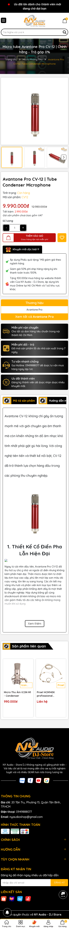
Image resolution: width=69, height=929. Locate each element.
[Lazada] (12, 898)
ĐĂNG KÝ (59, 882)
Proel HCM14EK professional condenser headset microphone (49, 694)
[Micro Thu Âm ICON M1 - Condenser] (18, 674)
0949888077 (24, 811)
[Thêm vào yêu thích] (62, 237)
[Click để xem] (34, 111)
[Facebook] (30, 780)
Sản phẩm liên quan (29, 646)
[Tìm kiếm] (64, 32)
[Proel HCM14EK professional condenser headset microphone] (51, 674)
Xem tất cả (34, 317)
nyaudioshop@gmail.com (26, 817)
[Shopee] (4, 898)
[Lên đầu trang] (61, 907)
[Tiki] (20, 898)
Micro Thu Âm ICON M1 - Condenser (17, 694)
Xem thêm (34, 623)
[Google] (47, 780)
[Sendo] (28, 898)
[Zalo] (22, 780)
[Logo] (34, 21)
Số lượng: (8, 220)
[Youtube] (38, 780)
